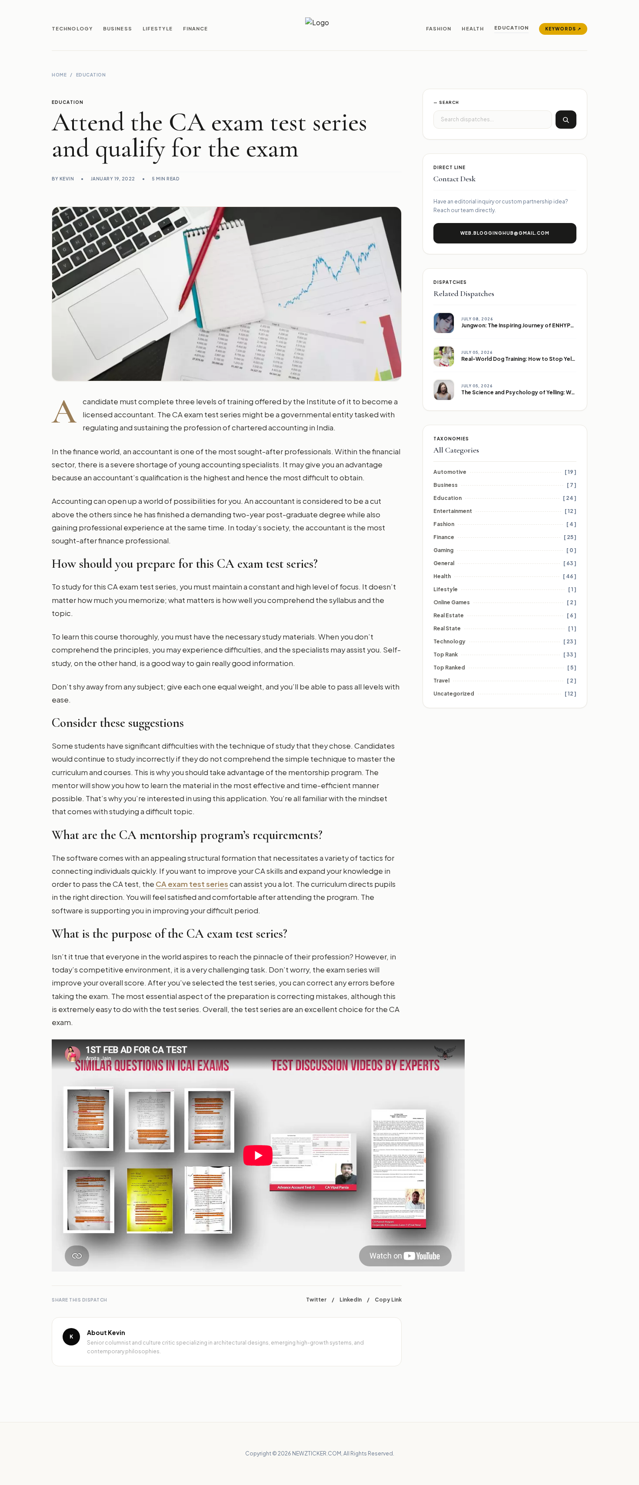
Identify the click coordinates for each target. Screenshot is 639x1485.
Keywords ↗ (563, 28)
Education (511, 27)
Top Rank (445, 655)
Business (117, 28)
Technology (72, 28)
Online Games (451, 602)
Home (59, 74)
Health (473, 28)
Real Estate (448, 616)
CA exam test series (192, 884)
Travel (441, 681)
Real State (447, 629)
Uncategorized (453, 694)
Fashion (439, 28)
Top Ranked (449, 668)
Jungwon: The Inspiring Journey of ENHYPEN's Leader (531, 325)
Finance (195, 28)
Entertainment (452, 511)
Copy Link (388, 1299)
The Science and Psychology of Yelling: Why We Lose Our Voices (546, 392)
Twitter (316, 1299)
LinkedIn (350, 1299)
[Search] (566, 120)
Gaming (443, 550)
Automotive (449, 472)
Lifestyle (158, 28)
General (443, 563)
